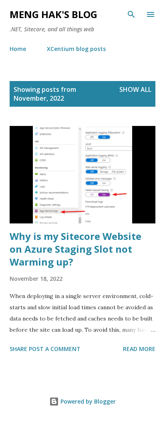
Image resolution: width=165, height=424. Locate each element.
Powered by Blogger (87, 401)
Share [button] (18, 349)
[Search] (131, 14)
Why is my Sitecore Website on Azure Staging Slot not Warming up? (75, 248)
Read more (139, 349)
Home (18, 49)
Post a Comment (54, 349)
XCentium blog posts (76, 49)
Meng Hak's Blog (53, 14)
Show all (135, 89)
